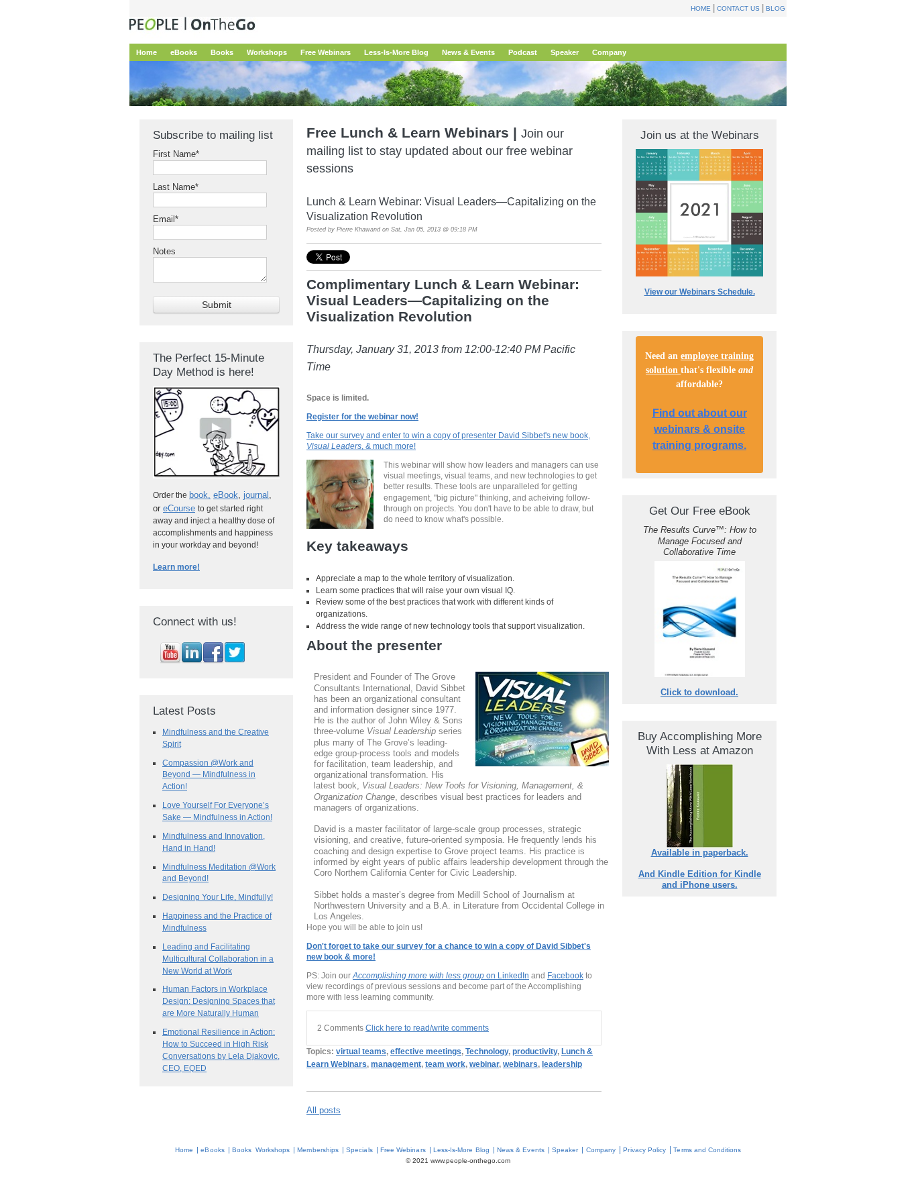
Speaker (565, 1150)
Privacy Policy (644, 1150)
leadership (562, 1064)
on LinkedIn (441, 975)
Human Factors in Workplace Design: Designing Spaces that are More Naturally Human (218, 1000)
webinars (520, 1064)
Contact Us (738, 8)
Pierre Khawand (358, 229)
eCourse (179, 508)
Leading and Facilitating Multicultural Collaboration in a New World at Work (218, 958)
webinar (484, 1064)
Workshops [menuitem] (267, 52)
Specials (359, 1150)
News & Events (521, 1150)
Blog (775, 8)
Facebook (565, 975)
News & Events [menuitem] (468, 52)
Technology (486, 1051)
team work (445, 1064)
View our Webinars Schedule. (699, 292)
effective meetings (425, 1051)
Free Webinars (403, 1150)
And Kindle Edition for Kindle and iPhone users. (699, 879)
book (198, 495)
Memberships (318, 1150)
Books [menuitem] (222, 52)
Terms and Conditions (707, 1150)
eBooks (212, 1150)
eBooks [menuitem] (183, 52)
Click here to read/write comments (427, 1027)
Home (701, 8)
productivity (534, 1051)
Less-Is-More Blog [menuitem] (396, 52)
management (396, 1064)
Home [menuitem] (146, 52)
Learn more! (176, 567)
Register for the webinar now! (362, 416)
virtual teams (361, 1051)
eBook (225, 495)
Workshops (272, 1150)
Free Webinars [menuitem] (325, 52)
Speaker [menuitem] (565, 52)
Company (601, 1150)
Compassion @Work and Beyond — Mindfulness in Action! (208, 774)
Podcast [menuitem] (522, 52)
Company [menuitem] (609, 52)
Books (241, 1150)
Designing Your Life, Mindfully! (217, 896)
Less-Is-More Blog (461, 1150)
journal (256, 495)
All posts (323, 1110)
